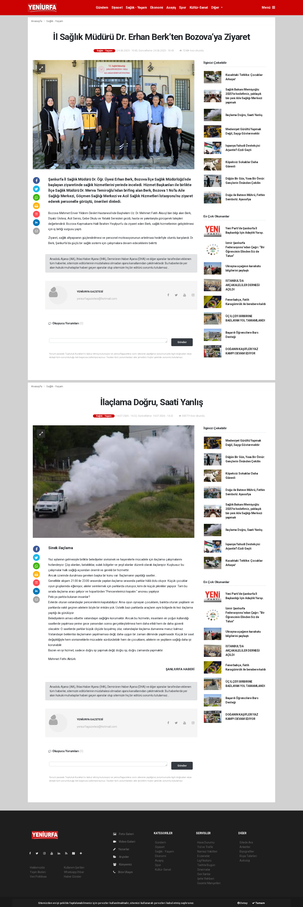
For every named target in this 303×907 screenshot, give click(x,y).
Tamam (260, 903)
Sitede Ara (246, 842)
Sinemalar (203, 869)
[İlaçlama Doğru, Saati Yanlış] (113, 481)
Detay (244, 903)
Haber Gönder (72, 876)
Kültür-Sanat (199, 7)
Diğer (215, 7)
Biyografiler (247, 851)
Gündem (102, 7)
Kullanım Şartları (74, 867)
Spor (182, 7)
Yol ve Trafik (205, 847)
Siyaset (117, 7)
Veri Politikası (38, 876)
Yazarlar (123, 849)
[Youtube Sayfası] (53, 853)
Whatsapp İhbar (74, 872)
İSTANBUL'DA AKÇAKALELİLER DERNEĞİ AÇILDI (242, 285)
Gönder (182, 342)
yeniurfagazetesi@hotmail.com (97, 298)
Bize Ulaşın (125, 872)
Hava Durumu (206, 842)
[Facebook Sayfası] (31, 853)
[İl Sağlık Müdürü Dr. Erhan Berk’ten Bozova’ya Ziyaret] (113, 114)
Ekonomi (156, 7)
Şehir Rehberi (205, 878)
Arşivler (123, 856)
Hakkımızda (37, 867)
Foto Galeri (126, 834)
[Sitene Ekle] (82, 853)
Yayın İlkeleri (38, 872)
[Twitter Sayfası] (39, 853)
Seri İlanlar (204, 874)
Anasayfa (37, 21)
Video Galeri (126, 841)
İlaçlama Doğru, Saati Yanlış (243, 115)
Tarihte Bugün (206, 865)
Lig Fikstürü (204, 860)
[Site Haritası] (75, 853)
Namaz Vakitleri (207, 851)
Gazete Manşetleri (209, 883)
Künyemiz (125, 864)
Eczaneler (203, 856)
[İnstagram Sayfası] (46, 853)
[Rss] (68, 853)
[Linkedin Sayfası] (60, 853)
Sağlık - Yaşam (136, 7)
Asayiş (171, 7)
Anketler (245, 847)
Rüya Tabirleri (248, 856)
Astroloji (245, 860)
